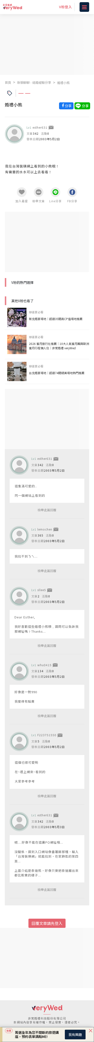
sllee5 (41, 590)
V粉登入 (65, 6)
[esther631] (14, 134)
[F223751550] (19, 741)
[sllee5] (19, 596)
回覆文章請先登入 (47, 923)
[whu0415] (19, 671)
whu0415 (44, 665)
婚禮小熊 (63, 82)
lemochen (44, 529)
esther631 (40, 127)
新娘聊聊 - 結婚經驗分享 (34, 82)
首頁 (8, 82)
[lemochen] (19, 535)
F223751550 (46, 735)
